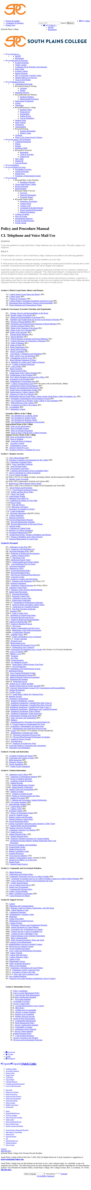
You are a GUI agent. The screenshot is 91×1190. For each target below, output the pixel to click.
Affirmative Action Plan (18, 547)
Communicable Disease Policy (20, 889)
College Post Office (16, 919)
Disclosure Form (18, 558)
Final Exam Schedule (12, 1101)
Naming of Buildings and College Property (27, 537)
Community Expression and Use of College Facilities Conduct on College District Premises (45, 879)
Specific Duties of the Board (21, 315)
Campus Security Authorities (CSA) (24, 934)
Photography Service (17, 961)
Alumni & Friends (22, 172)
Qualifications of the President (21, 375)
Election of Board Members (21, 322)
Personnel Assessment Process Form (26, 735)
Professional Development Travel (23, 645)
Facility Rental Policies (19, 883)
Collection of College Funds (19, 528)
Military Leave (15, 654)
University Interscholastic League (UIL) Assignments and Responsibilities (37, 688)
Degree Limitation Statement (21, 779)
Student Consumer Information (14, 1126)
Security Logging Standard (25, 1012)
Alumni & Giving (15, 167)
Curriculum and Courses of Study (21, 758)
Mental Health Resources (29, 99)
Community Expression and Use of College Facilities (29, 876)
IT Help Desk (9, 1107)
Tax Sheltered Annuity (19, 662)
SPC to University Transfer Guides (28, 75)
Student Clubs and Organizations (21, 789)
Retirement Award (20, 682)
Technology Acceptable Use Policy (22, 509)
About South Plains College (25, 184)
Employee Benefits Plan (18, 622)
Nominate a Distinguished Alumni (28, 176)
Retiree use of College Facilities (21, 684)
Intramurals (24, 152)
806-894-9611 (6, 1170)
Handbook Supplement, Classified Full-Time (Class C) (30, 707)
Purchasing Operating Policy (21, 462)
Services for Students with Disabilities (23, 845)
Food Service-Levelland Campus (21, 946)
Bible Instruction (15, 760)
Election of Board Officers (20, 326)
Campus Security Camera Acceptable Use (26, 932)
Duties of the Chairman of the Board (24, 328)
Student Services (15, 82)
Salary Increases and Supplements (23, 718)
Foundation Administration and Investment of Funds (30, 399)
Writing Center (25, 133)
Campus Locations (22, 214)
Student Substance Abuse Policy (21, 819)
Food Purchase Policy (19, 466)
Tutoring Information (28, 131)
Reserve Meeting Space (12, 1124)
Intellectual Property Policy (21, 560)
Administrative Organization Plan (22, 381)
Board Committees (17, 352)
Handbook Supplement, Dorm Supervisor (26, 714)
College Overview (25, 191)
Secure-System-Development (24, 1019)
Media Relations (15, 872)
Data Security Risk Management (27, 995)
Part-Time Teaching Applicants (23, 609)
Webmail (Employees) (12, 1141)
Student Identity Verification (22, 787)
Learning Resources (16, 853)
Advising (23, 88)
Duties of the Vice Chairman (21, 330)
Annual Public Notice (17, 847)
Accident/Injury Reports (21, 632)
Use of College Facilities (18, 475)
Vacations (14, 656)
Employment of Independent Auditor (24, 390)
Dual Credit (19, 69)
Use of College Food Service (20, 885)
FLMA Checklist (20, 639)
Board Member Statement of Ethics (23, 360)
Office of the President (27, 180)
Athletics (12, 165)
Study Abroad (20, 122)
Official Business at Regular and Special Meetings (29, 339)
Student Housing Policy (18, 834)
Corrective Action (17, 577)
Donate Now (10, 25)
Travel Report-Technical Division (24, 490)
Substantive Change (18, 409)
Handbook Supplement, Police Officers (25, 711)
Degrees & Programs (17, 61)
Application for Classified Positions (25, 607)
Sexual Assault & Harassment (31, 210)
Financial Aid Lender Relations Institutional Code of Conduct (32, 978)
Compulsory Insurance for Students (22, 830)
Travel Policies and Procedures (20, 488)
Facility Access (15, 692)
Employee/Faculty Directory (13, 1096)
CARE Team (9, 1077)
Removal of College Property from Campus (25, 483)
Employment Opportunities (13, 1098)
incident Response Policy (22, 1034)
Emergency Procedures (28, 201)
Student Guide (20, 120)
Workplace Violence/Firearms (22, 585)
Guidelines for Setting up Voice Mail (23, 501)
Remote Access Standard (24, 1014)
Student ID (19, 161)
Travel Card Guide (18, 494)
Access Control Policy (21, 1004)
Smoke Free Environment (18, 887)
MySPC (51, 27)
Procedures (13, 843)
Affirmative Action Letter (21, 598)
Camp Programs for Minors (19, 896)
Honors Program (21, 73)
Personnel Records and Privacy (22, 617)
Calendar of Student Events (22, 794)
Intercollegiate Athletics (18, 804)
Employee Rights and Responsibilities (25, 620)
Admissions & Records (23, 84)
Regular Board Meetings (19, 334)
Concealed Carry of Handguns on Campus (27, 929)
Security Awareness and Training (25, 1038)
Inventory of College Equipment (21, 530)
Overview (23, 193)
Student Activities (17, 792)
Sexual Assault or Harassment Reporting (17, 1130)
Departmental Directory (24, 219)
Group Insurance (17, 660)
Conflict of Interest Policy (20, 556)
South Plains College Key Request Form (28, 694)
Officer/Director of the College (22, 403)
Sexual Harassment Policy (20, 571)
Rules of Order (16, 345)
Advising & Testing (26, 86)
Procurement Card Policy (19, 469)
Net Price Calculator (11, 1115)
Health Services (16, 832)
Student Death (14, 862)
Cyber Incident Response (24, 1036)
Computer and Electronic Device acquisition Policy (29, 471)
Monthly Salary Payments (18, 479)
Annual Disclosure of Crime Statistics (25, 927)
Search (63, 23)
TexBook (18, 135)
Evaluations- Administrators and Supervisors (27, 726)
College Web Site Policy (18, 955)
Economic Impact (26, 197)
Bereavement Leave (17, 643)
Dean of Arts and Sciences (21, 426)
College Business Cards (19, 910)
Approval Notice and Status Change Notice (28, 605)
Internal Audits (14, 526)
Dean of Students (16, 439)
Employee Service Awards (21, 739)
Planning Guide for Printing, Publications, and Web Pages (32, 908)
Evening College (21, 71)
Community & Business (15, 23)
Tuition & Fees (25, 116)
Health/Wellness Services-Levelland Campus (25, 944)
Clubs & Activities (27, 154)
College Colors (16, 809)
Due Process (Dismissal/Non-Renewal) (25, 575)
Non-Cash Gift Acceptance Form (26, 974)
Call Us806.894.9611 (6, 1150)
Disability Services (22, 93)
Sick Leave (16, 626)
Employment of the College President (23, 373)
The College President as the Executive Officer (27, 377)
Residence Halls (21, 148)
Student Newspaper (17, 798)
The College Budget (17, 458)
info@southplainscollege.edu (12, 1159)
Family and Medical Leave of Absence (26, 637)
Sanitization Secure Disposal (25, 1029)
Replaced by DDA (16, 568)
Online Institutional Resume (13, 1122)
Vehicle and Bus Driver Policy (22, 492)
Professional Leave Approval (23, 647)
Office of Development (17, 966)
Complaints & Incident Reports (31, 208)
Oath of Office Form (20, 613)
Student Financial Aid (17, 849)
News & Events (21, 216)
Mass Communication (19, 938)
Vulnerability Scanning (23, 1027)
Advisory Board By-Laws (19, 448)
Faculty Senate (20, 223)
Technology (19, 125)
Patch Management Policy (25, 1023)
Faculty (13, 731)
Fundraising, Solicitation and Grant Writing (27, 968)
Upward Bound (21, 163)
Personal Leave (16, 641)
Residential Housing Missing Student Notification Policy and (33, 841)
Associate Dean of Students (21, 441)
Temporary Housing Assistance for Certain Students (29, 839)
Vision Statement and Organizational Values (25, 305)
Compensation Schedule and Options (23, 716)
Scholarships (24, 114)
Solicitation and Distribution (19, 748)
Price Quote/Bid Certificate (22, 464)
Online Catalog (21, 65)
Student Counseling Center (19, 851)
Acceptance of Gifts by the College (24, 405)
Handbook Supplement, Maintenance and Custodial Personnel (33, 709)
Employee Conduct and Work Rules (24, 579)
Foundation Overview (23, 169)
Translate (64, 1174)
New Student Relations (17, 976)
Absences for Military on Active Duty (23, 860)
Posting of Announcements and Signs (26, 796)
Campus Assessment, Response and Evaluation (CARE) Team (31, 824)
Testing (22, 90)
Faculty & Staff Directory (24, 221)
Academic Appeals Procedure (21, 781)
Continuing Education (17, 912)
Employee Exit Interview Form (24, 743)
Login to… (51, 25)
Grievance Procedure (17, 566)
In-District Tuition (16, 811)
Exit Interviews (16, 741)
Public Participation (17, 347)
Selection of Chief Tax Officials (22, 394)
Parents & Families (13, 21)
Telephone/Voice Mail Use (18, 498)
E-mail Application (17, 511)
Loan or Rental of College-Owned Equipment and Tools (32, 881)
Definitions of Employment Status (23, 615)
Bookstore (13, 917)
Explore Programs (22, 63)
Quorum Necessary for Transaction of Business (28, 341)
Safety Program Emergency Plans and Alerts (27, 940)
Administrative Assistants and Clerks (24, 733)
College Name (14, 297)
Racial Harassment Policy (20, 573)
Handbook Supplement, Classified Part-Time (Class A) (31, 703)
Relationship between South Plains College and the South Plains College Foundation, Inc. (42, 396)
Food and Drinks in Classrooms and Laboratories (27, 746)
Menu (85, 21)
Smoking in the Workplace (22, 581)
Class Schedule (10, 1079)
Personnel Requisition (20, 594)
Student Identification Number (23, 785)
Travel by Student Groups (18, 815)
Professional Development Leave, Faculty (26, 649)
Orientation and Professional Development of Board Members (34, 324)
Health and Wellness (26, 95)
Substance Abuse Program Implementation (26, 590)
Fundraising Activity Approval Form (26, 970)
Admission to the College (18, 774)
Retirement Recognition (19, 679)
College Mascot (16, 807)
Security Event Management (20, 942)
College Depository (16, 515)
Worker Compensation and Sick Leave (25, 628)
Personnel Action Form (21, 596)
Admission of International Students (23, 777)
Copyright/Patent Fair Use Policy (23, 564)
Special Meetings (17, 337)
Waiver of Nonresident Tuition (22, 813)
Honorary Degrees (16, 762)
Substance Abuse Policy (18, 588)
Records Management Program (21, 520)
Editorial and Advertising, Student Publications (29, 800)
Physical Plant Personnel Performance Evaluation (31, 737)
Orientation (19, 105)
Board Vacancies (16, 369)
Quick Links (19, 1063)
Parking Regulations (27, 212)
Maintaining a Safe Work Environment (26, 630)
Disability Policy (17, 635)
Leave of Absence (17, 652)
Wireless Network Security (25, 1016)
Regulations (20, 690)
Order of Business (17, 343)
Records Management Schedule (23, 522)
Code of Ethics (16, 367)
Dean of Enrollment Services (21, 437)
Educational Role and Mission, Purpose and (31, 303)
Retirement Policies (16, 671)
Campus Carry (25, 206)
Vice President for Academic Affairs (24, 416)
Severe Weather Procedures (19, 949)
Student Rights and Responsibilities (23, 826)
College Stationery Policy (19, 957)
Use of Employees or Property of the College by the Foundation (34, 401)
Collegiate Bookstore (23, 142)
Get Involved (24, 150)
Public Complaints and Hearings (21, 894)
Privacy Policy (15, 503)
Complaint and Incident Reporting (15, 1084)
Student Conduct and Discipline (20, 817)
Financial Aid (25, 112)
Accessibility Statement (12, 1071)
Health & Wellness (27, 97)
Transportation (20, 127)
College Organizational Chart (22, 384)
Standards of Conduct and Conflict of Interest (28, 362)
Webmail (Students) (11, 1143)
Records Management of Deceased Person (27, 524)
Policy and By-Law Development (22, 356)
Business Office (26, 110)
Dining (17, 144)
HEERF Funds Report (12, 1105)
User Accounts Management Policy (26, 993)
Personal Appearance (18, 583)
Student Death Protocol (19, 864)
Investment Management (18, 533)
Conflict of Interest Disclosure (23, 364)
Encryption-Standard (23, 999)
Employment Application (21, 600)
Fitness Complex (10, 1103)
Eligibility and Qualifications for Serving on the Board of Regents (34, 320)
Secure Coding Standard (24, 1031)
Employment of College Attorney (22, 392)
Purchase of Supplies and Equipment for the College (28, 460)
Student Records (16, 783)
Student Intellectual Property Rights (25, 562)
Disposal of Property (17, 518)
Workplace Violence (29, 925)
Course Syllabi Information (13, 1086)
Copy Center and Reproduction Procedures (25, 951)
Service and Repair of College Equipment (24, 473)
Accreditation (14, 407)
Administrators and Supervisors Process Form (29, 728)
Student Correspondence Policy (21, 858)
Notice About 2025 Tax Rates (14, 1117)
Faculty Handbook (16, 764)
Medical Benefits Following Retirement (24, 677)
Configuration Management (25, 1021)
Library (18, 103)
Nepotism (13, 611)
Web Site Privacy (18, 505)
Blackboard (52, 30)
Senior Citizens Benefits (18, 891)
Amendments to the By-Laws (21, 358)
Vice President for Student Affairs (23, 418)
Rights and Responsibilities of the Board (26, 317)
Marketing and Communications (21, 906)
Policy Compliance (20, 991)
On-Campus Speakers (18, 802)
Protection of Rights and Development (25, 553)
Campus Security (15, 923)
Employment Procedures (18, 592)
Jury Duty (14, 658)
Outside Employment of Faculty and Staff (24, 686)
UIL (7, 1138)
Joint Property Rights (17, 496)
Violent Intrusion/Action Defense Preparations (27, 936)
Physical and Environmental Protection (27, 1040)
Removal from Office (19, 371)
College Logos (14, 959)
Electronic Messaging (18, 513)
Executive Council (17, 443)
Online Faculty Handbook (20, 766)
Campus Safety (24, 199)
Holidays (14, 720)
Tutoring (22, 129)
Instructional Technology (24, 101)
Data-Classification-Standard (25, 997)
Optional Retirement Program (21, 675)
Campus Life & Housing (18, 140)
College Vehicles (16, 953)
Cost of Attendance (27, 118)
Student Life (24, 157)
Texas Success (18, 856)
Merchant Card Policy (20, 507)
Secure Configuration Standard (26, 1025)
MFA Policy (19, 1008)
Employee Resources (11, 1094)
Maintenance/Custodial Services (21, 921)
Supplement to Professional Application (28, 603)
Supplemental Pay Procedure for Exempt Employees (30, 722)
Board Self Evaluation (19, 349)
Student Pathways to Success (26, 78)
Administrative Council (18, 446)
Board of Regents (21, 186)
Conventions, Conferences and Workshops (26, 354)
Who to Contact (10, 1145)
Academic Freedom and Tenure (21, 756)
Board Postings (21, 189)
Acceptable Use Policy (21, 1001)
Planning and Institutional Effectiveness (24, 388)
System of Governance (17, 299)
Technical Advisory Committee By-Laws (24, 450)
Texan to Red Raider (23, 80)
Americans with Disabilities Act (23, 549)
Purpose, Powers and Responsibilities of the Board (29, 313)
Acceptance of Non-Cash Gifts (23, 972)
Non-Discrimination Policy (19, 551)
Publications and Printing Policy (21, 874)
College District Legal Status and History (24, 294)
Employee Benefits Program (21, 624)
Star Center (19, 159)
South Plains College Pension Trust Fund (27, 664)
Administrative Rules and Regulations (24, 386)
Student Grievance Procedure (20, 828)
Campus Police (25, 204)
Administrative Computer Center (21, 914)
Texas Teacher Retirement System (22, 673)
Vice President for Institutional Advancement (27, 422)
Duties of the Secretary (18, 332)
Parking (18, 146)
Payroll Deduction (19, 667)
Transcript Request (11, 1136)
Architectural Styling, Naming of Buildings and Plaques (30, 535)
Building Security (15, 696)
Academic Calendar (11, 1069)
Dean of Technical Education (22, 431)
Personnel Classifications (18, 699)
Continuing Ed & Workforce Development (31, 67)
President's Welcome (27, 182)
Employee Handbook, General (22, 701)
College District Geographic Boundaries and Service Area (31, 301)
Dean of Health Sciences (20, 428)
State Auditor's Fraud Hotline (14, 1132)
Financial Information (28, 195)
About (11, 178)
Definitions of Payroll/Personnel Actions (25, 669)
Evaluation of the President (20, 379)
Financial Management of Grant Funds (23, 539)
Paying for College (26, 107)
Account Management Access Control (29, 1006)
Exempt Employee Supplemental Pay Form (28, 724)
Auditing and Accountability (25, 1010)
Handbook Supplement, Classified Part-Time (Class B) (31, 705)
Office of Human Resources (19, 964)
